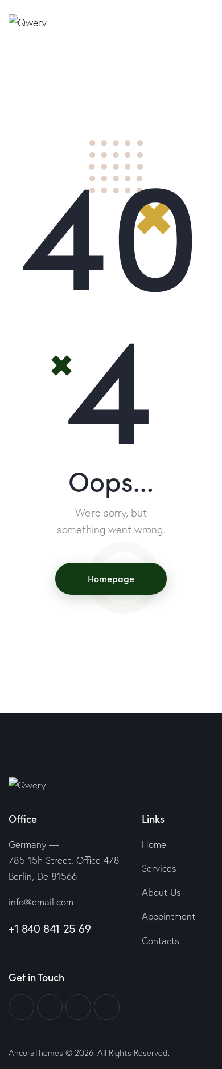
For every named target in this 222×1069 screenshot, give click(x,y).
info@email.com (41, 902)
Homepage (111, 578)
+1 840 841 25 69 (50, 928)
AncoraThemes (36, 1052)
